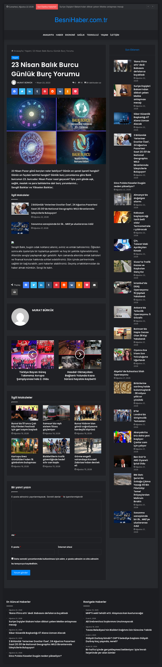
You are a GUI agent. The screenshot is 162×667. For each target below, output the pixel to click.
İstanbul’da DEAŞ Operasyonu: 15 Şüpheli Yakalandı (141, 290)
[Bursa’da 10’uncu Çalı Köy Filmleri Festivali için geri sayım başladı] (24, 412)
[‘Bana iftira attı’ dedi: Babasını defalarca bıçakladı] (122, 66)
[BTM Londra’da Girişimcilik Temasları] (122, 415)
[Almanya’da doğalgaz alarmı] (122, 199)
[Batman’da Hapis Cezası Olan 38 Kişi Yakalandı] (122, 333)
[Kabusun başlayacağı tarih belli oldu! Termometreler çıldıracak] (122, 217)
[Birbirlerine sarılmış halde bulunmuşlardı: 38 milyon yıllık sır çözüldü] (122, 388)
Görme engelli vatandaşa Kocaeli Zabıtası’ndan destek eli (87, 461)
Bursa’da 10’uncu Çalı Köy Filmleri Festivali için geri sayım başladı (24, 426)
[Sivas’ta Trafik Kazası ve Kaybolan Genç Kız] (122, 266)
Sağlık (81, 35)
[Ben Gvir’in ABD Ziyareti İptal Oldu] (122, 461)
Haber (59, 35)
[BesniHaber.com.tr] (81, 20)
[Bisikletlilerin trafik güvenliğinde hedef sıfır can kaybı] (56, 445)
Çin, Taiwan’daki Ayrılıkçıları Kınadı (141, 245)
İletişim (114, 35)
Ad (13, 535)
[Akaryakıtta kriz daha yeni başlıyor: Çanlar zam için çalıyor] (122, 437)
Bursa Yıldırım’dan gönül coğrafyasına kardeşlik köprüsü (86, 426)
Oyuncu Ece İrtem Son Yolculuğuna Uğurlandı (141, 355)
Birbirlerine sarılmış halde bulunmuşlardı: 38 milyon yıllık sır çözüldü (142, 391)
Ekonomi (70, 35)
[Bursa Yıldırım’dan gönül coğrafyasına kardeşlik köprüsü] (88, 412)
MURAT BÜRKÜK (24, 82)
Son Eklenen (132, 49)
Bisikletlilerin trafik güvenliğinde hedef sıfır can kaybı (54, 459)
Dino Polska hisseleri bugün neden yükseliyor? (130, 184)
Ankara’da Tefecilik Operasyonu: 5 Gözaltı (142, 312)
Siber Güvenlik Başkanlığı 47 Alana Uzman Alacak (83, 6)
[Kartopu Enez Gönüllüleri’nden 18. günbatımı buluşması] (24, 445)
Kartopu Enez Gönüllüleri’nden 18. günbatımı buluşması (23, 459)
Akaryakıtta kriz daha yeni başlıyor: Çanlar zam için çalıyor (142, 439)
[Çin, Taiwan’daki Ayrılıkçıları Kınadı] (122, 245)
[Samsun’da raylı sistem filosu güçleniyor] (56, 412)
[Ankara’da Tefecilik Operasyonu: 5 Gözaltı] (122, 312)
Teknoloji (93, 35)
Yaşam (104, 35)
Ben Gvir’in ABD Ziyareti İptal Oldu (141, 460)
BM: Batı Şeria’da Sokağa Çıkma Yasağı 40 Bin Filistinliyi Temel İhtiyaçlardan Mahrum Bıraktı (142, 488)
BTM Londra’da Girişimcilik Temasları (140, 416)
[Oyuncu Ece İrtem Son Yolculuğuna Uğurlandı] (122, 354)
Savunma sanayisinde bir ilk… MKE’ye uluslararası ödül (62, 224)
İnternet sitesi (65, 547)
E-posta (16, 547)
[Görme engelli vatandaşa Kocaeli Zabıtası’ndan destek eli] (88, 445)
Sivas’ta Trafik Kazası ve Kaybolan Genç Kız (142, 266)
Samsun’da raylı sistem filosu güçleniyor (52, 426)
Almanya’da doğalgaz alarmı (141, 198)
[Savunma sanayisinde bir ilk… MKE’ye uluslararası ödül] (20, 228)
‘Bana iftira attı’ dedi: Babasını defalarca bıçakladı (140, 68)
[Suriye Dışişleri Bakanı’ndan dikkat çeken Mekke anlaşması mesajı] (122, 90)
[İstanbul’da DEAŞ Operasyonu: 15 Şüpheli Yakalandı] (122, 287)
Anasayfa (48, 35)
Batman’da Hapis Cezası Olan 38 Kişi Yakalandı (141, 333)
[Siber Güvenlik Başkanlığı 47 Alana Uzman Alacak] (122, 118)
